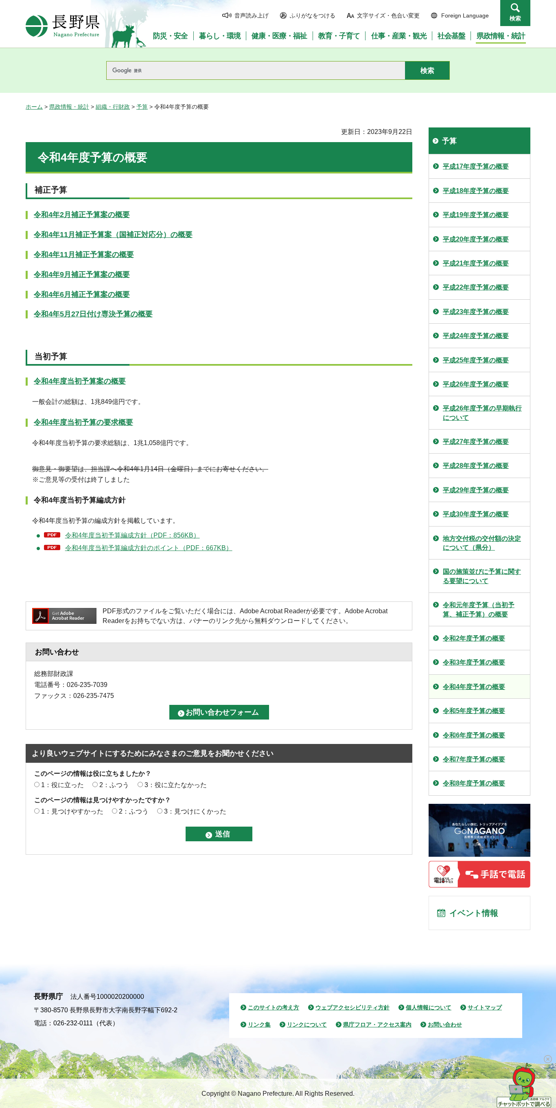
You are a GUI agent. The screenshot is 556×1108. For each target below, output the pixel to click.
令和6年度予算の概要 (474, 735)
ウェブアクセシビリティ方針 (352, 1007)
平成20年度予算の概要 (476, 239)
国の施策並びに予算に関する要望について (482, 576)
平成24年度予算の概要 (476, 335)
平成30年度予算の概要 (476, 514)
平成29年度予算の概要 (476, 490)
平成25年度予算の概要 (476, 360)
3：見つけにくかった (195, 811)
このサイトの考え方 (273, 1007)
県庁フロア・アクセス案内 (377, 1024)
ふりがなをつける (312, 15)
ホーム (34, 106)
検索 (515, 18)
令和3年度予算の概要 (474, 662)
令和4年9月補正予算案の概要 (82, 274)
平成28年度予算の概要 (476, 465)
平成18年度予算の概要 (476, 190)
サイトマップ (485, 1007)
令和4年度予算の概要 (474, 686)
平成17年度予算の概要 (476, 166)
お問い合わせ (445, 1024)
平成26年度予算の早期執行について (482, 413)
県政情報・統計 (69, 106)
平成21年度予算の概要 (476, 263)
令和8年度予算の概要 (474, 783)
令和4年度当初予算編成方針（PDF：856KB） (132, 535)
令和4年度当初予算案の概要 (80, 381)
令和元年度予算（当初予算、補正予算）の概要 (478, 609)
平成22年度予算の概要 (476, 287)
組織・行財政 (113, 106)
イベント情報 (473, 912)
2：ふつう (114, 784)
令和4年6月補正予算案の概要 (82, 294)
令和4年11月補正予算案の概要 (84, 254)
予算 (142, 106)
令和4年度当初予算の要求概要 (83, 422)
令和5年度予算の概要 (474, 710)
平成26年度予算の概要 (476, 384)
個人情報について (428, 1007)
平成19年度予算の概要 (476, 214)
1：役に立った (62, 784)
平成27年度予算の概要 (476, 441)
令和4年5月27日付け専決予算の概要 (93, 314)
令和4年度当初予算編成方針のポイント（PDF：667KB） (148, 547)
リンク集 (259, 1024)
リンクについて (307, 1024)
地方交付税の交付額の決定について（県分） (482, 543)
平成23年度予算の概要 (476, 311)
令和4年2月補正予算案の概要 (82, 215)
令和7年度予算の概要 (474, 759)
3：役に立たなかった (175, 784)
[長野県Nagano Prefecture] (63, 26)
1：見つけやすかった (72, 811)
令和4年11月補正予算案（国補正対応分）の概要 (113, 234)
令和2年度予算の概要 (474, 638)
